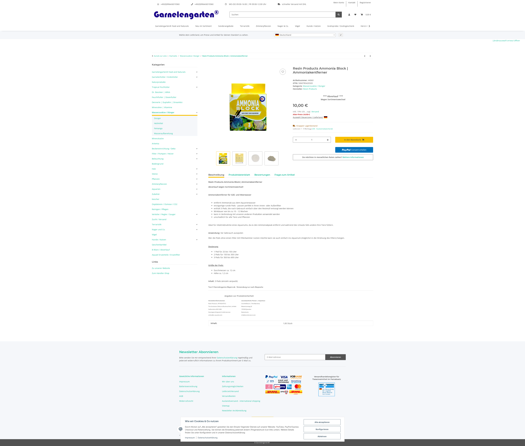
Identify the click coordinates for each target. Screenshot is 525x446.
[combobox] (305, 35)
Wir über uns (228, 381)
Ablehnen (322, 436)
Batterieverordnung (188, 386)
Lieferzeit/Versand (230, 391)
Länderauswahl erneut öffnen (506, 40)
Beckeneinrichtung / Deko (163, 148)
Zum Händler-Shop (160, 273)
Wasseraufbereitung (163, 133)
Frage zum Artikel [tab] (285, 175)
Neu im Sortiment (203, 26)
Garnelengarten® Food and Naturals (172, 26)
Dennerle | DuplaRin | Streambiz (167, 102)
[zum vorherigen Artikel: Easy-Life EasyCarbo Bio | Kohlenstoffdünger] (365, 56)
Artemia (155, 143)
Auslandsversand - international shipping (241, 401)
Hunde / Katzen (314, 26)
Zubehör (156, 194)
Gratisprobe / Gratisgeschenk (340, 26)
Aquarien (156, 189)
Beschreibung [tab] (216, 175)
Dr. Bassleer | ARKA (161, 92)
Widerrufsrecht (186, 401)
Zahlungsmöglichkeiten (232, 386)
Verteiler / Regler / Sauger (164, 214)
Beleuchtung (158, 158)
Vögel (297, 26)
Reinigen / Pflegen (160, 209)
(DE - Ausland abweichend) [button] (322, 129)
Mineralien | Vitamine (162, 107)
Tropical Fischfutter (161, 87)
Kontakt (351, 2)
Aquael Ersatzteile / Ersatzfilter (166, 254)
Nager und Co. (158, 229)
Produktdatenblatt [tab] (239, 175)
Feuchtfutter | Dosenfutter (164, 97)
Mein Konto (338, 2)
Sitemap (226, 405)
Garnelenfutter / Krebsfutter (165, 77)
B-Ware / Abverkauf (161, 249)
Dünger (157, 118)
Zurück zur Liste (160, 56)
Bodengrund (157, 163)
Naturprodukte (159, 82)
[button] (349, 14)
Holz (154, 169)
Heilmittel (158, 123)
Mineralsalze (158, 138)
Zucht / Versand (159, 219)
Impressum (190, 437)
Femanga (158, 128)
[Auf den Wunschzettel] (283, 72)
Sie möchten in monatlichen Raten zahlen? (333, 157)
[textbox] (305, 35)
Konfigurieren (322, 429)
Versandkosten (229, 396)
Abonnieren (335, 357)
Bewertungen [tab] (262, 175)
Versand (315, 111)
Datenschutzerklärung (208, 437)
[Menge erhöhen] (328, 140)
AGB (181, 396)
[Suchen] (339, 14)
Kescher (155, 199)
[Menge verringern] (296, 140)
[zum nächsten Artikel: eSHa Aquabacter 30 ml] (370, 56)
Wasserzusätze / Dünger (314, 86)
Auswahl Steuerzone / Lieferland (308, 117)
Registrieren (365, 2)
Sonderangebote (225, 26)
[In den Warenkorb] (210, 65)
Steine (155, 174)
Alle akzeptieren (322, 422)
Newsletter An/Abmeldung (234, 410)
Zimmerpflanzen (263, 26)
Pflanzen (156, 179)
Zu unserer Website (161, 268)
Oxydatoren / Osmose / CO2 (164, 204)
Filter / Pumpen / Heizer (163, 153)
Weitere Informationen (353, 157)
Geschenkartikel (159, 244)
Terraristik (244, 26)
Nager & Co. (283, 26)
